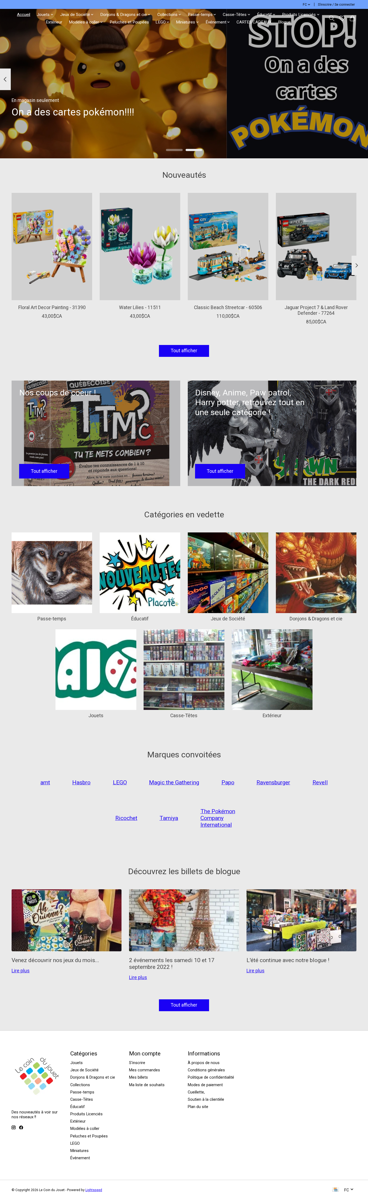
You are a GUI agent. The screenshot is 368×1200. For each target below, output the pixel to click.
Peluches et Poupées (129, 22)
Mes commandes (144, 1070)
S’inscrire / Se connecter (336, 4)
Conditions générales (206, 1070)
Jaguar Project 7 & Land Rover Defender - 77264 (316, 310)
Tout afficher (184, 350)
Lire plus (21, 970)
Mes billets (138, 1077)
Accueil (23, 14)
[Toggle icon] (332, 18)
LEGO (75, 1143)
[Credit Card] (335, 1189)
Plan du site (198, 1106)
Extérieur (54, 22)
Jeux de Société (228, 618)
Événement (80, 1157)
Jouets (95, 715)
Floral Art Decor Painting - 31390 (52, 307)
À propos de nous (204, 1062)
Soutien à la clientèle (206, 1099)
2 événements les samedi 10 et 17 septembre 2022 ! (171, 963)
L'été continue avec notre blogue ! (288, 960)
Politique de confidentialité (211, 1077)
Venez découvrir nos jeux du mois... (55, 960)
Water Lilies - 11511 (140, 307)
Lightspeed (93, 1190)
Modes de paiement (205, 1084)
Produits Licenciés (86, 1114)
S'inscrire (137, 1062)
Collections (80, 1084)
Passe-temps (51, 618)
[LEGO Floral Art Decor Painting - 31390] (52, 246)
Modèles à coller (84, 1128)
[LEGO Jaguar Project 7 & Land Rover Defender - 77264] (316, 246)
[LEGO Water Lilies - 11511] (140, 246)
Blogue (284, 22)
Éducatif (140, 618)
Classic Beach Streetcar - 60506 (228, 307)
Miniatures (79, 1150)
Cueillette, (196, 1092)
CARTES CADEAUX (254, 22)
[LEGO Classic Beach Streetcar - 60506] (228, 246)
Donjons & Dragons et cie (316, 618)
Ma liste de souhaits (147, 1084)
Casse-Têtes (183, 715)
